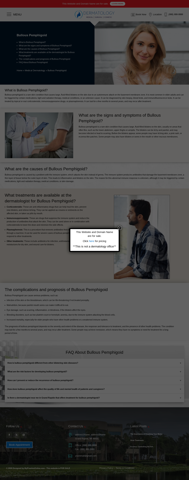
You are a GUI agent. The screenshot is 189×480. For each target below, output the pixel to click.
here (92, 241)
